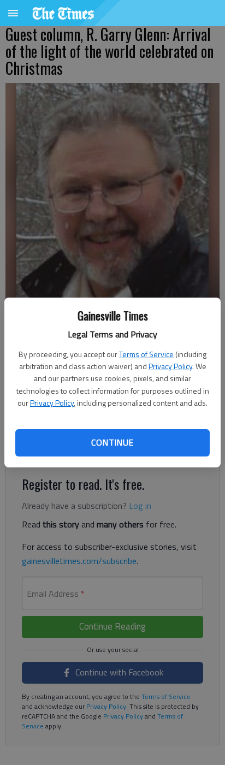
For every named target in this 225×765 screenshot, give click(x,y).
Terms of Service (146, 354)
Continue (112, 442)
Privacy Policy (170, 366)
